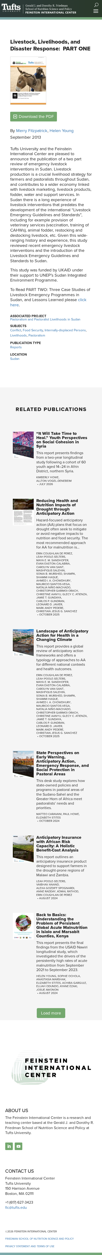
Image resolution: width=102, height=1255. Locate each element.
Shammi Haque (47, 577)
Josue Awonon (47, 990)
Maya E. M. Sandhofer (52, 560)
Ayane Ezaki (68, 986)
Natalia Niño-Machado (53, 587)
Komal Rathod (67, 891)
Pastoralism (36, 335)
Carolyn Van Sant (50, 567)
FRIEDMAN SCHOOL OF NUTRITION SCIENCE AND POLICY (39, 1239)
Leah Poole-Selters (50, 557)
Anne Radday (46, 891)
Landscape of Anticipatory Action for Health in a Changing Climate (62, 635)
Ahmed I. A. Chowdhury (53, 580)
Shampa (69, 574)
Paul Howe (71, 814)
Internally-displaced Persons (65, 330)
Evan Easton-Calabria (53, 563)
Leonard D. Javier (49, 604)
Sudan (14, 358)
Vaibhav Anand (47, 884)
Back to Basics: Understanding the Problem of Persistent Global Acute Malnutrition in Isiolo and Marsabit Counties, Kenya (62, 925)
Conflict (15, 330)
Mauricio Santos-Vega (53, 584)
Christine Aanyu (48, 594)
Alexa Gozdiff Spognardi (55, 888)
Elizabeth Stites (48, 817)
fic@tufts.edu (16, 1207)
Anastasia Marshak (50, 979)
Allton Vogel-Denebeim (54, 481)
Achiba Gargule (74, 983)
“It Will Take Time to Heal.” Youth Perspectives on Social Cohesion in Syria (61, 439)
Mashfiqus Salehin (50, 570)
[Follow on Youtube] (18, 1146)
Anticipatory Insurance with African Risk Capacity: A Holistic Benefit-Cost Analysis (58, 843)
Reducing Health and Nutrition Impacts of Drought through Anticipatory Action (57, 507)
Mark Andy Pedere (49, 608)
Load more (51, 1013)
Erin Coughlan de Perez (54, 553)
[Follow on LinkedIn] (9, 1146)
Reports (16, 347)
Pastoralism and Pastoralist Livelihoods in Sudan (45, 319)
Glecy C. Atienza (74, 594)
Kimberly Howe (47, 477)
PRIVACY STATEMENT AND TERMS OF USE (29, 1246)
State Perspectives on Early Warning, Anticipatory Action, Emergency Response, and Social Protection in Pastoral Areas (62, 763)
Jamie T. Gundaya (48, 597)
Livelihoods (18, 335)
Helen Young (62, 131)
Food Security (33, 330)
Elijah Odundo (47, 986)
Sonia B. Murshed (49, 574)
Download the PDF (36, 116)
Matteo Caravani (49, 814)
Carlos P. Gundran (50, 601)
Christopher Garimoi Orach (57, 591)
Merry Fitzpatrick (31, 131)
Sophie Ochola (69, 976)
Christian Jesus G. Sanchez (56, 611)
